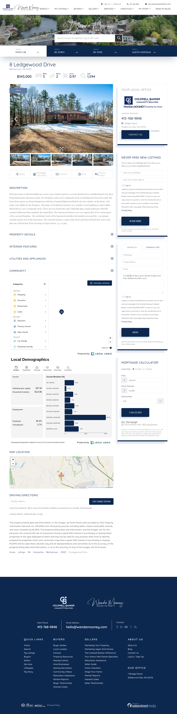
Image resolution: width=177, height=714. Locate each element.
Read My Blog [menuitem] (163, 9)
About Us (132, 645)
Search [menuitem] (43, 9)
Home (12, 552)
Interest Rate (126, 396)
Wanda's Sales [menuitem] (60, 687)
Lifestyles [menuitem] (126, 9)
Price (123, 375)
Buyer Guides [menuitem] (59, 645)
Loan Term (125, 369)
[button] (118, 38)
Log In (107, 4)
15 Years (149, 369)
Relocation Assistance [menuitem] (64, 675)
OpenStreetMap (100, 487)
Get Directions (101, 501)
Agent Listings (141, 52)
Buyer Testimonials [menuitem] (62, 683)
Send (135, 332)
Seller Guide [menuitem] (91, 664)
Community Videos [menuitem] (62, 671)
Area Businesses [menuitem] (61, 664)
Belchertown (52, 552)
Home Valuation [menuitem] (93, 668)
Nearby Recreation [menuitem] (62, 668)
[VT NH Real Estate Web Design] (141, 705)
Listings (21, 552)
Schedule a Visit (153, 247)
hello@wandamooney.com (159, 4)
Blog (130, 649)
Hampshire (38, 552)
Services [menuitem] (108, 9)
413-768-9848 (134, 4)
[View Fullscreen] (13, 469)
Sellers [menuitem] (93, 9)
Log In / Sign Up (136, 656)
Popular (21, 52)
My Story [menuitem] (144, 9)
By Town (59, 52)
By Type (97, 52)
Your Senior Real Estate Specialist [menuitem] (101, 656)
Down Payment (127, 386)
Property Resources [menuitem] (63, 656)
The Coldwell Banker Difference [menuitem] (100, 653)
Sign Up (117, 4)
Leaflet (89, 487)
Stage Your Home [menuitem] (93, 671)
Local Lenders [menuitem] (60, 649)
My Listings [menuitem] (61, 9)
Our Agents (155, 131)
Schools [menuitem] (57, 653)
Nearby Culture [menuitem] (60, 660)
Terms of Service (126, 344)
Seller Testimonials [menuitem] (94, 683)
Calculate (135, 412)
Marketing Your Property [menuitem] (97, 645)
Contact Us (135, 134)
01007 (63, 552)
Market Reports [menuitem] (61, 679)
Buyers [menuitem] (78, 9)
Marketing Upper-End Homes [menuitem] (99, 649)
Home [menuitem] (27, 645)
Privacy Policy (126, 210)
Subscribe (135, 221)
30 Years (138, 369)
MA (29, 552)
